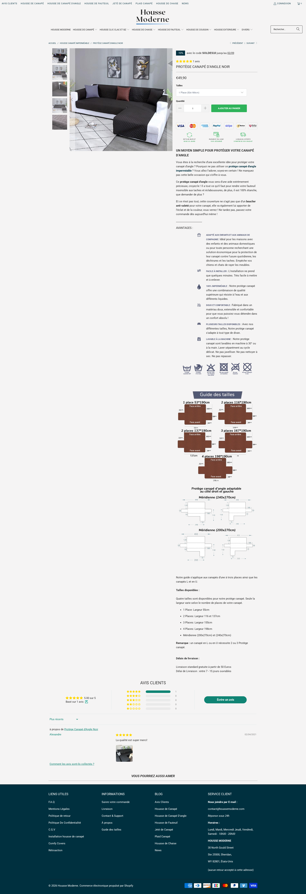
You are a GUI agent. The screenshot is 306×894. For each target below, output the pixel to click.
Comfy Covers (57, 843)
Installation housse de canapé (66, 836)
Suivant (250, 43)
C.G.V (52, 829)
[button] (85, 29)
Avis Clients (9, 3)
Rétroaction (55, 850)
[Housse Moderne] (153, 17)
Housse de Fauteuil (96, 3)
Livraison (107, 809)
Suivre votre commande (116, 802)
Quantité (180, 101)
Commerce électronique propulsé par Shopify (106, 885)
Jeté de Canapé (122, 3)
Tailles (179, 85)
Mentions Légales (59, 809)
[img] (124, 735)
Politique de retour (59, 815)
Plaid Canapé (144, 3)
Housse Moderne (68, 885)
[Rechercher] (298, 29)
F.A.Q (52, 802)
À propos (107, 822)
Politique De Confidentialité (65, 822)
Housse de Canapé (32, 3)
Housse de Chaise (167, 3)
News (185, 3)
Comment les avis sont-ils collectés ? (72, 764)
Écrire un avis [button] (225, 699)
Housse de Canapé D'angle (64, 3)
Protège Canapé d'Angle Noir (81, 729)
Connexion (284, 3)
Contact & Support (112, 815)
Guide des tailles (111, 829)
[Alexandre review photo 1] (124, 753)
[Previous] (72, 99)
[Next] (170, 99)
